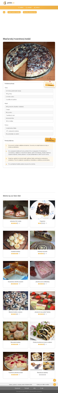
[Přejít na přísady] (54, 380)
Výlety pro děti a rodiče (43, 384)
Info (34, 388)
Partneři (27, 388)
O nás (41, 388)
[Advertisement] (29, 25)
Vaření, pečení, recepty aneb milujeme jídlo (20, 384)
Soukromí (17, 388)
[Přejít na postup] (54, 384)
